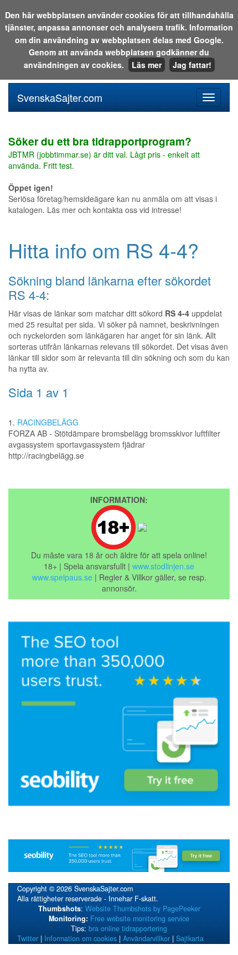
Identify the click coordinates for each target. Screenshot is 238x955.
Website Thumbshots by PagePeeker (142, 909)
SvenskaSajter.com (59, 97)
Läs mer (147, 64)
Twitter (27, 938)
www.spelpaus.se (62, 577)
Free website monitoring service (139, 918)
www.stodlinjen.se (163, 566)
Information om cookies (80, 938)
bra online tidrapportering (128, 928)
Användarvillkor (146, 938)
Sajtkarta (190, 938)
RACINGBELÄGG (48, 422)
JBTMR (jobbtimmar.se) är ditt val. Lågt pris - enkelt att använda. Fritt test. (104, 154)
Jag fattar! (192, 64)
